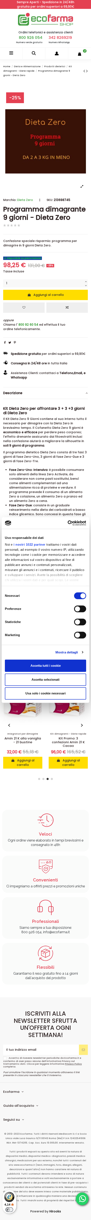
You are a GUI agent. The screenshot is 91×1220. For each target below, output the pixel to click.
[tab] (45, 393)
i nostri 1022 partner (30, 544)
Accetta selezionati (45, 679)
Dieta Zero (25, 200)
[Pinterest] (15, 342)
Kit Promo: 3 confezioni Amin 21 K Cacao (22, 742)
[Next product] (87, 71)
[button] (9, 725)
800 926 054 (30, 37)
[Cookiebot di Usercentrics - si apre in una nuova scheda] (67, 523)
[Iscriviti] (83, 1050)
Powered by (45, 1211)
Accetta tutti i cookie (45, 665)
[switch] (80, 608)
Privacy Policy (73, 1064)
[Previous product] (84, 71)
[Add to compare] (67, 307)
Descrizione (12, 393)
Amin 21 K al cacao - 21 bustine (68, 740)
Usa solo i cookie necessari (45, 693)
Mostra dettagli (66, 652)
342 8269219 (60, 37)
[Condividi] (5, 342)
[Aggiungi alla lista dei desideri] (24, 307)
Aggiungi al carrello (48, 295)
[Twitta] (9, 342)
